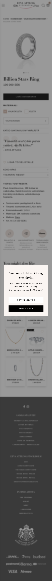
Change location (26, 300)
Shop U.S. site (26, 309)
